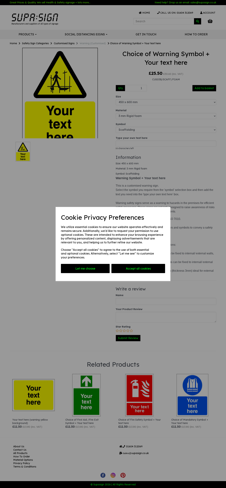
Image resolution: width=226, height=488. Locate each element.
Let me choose (85, 268)
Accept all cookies (138, 268)
